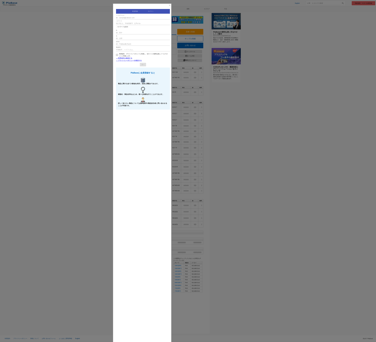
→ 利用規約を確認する (124, 58)
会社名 (118, 41)
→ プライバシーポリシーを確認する (129, 60)
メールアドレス (120, 15)
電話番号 (118, 47)
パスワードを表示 (122, 27)
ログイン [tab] (151, 11)
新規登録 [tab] (135, 11)
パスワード (119, 21)
